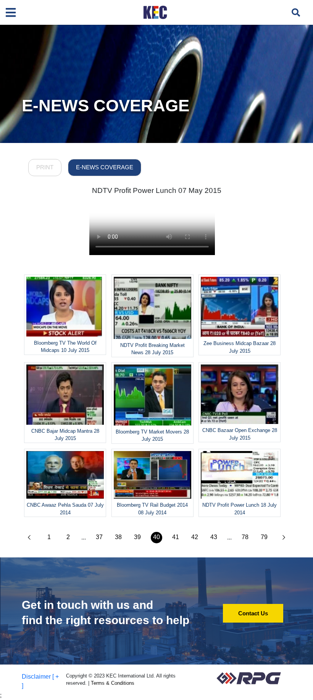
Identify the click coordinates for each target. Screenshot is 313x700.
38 (118, 537)
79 (264, 537)
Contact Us (253, 613)
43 (213, 537)
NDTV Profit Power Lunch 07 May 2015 (156, 190)
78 (245, 537)
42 (194, 537)
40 (156, 537)
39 (137, 537)
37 (99, 537)
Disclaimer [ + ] (40, 681)
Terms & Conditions (112, 683)
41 (175, 537)
